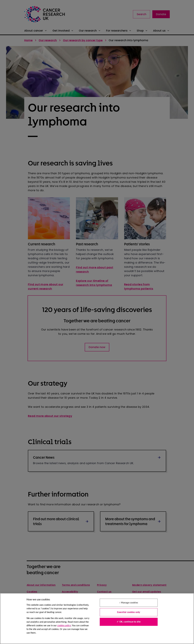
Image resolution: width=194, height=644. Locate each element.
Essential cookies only (128, 612)
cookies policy (64, 625)
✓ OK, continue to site (128, 622)
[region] (97, 618)
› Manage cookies (128, 603)
